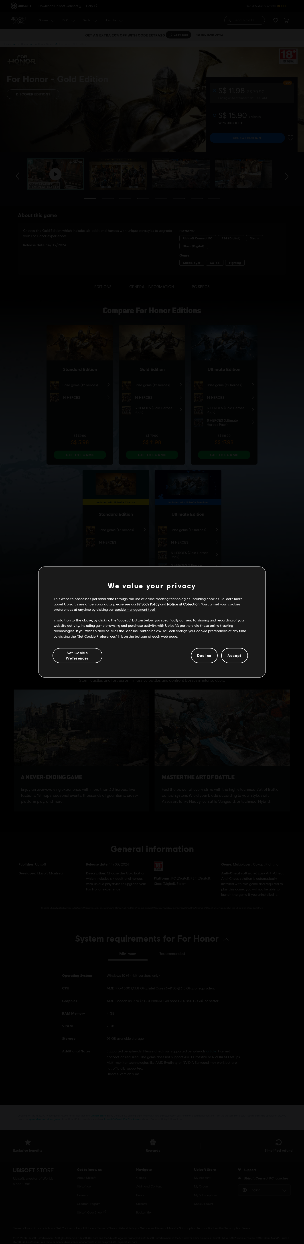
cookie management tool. (135, 609)
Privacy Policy (148, 604)
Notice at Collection (183, 604)
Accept (234, 655)
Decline (204, 655)
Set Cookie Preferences (77, 655)
